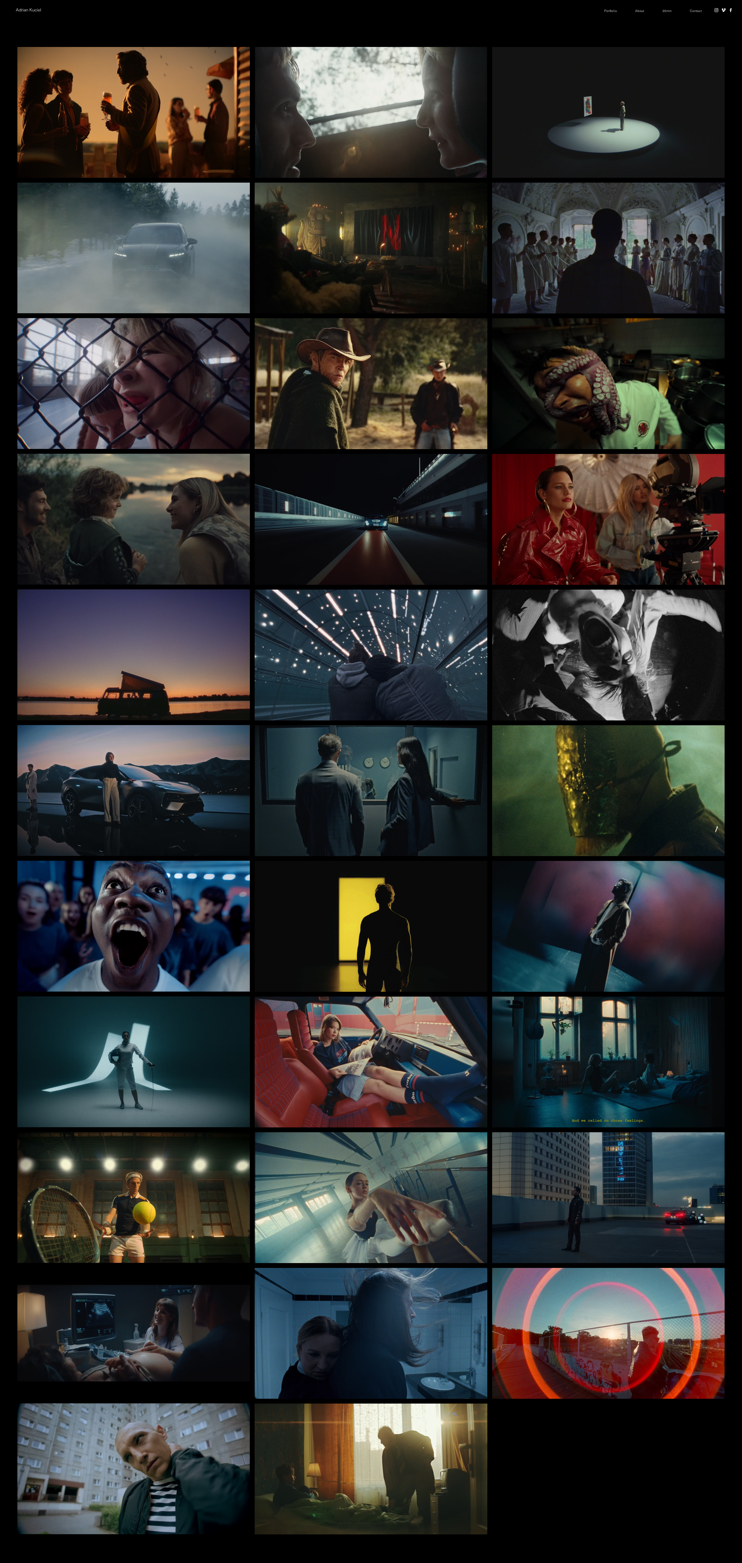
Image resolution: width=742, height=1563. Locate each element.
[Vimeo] (723, 10)
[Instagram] (716, 10)
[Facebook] (730, 10)
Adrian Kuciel (28, 10)
